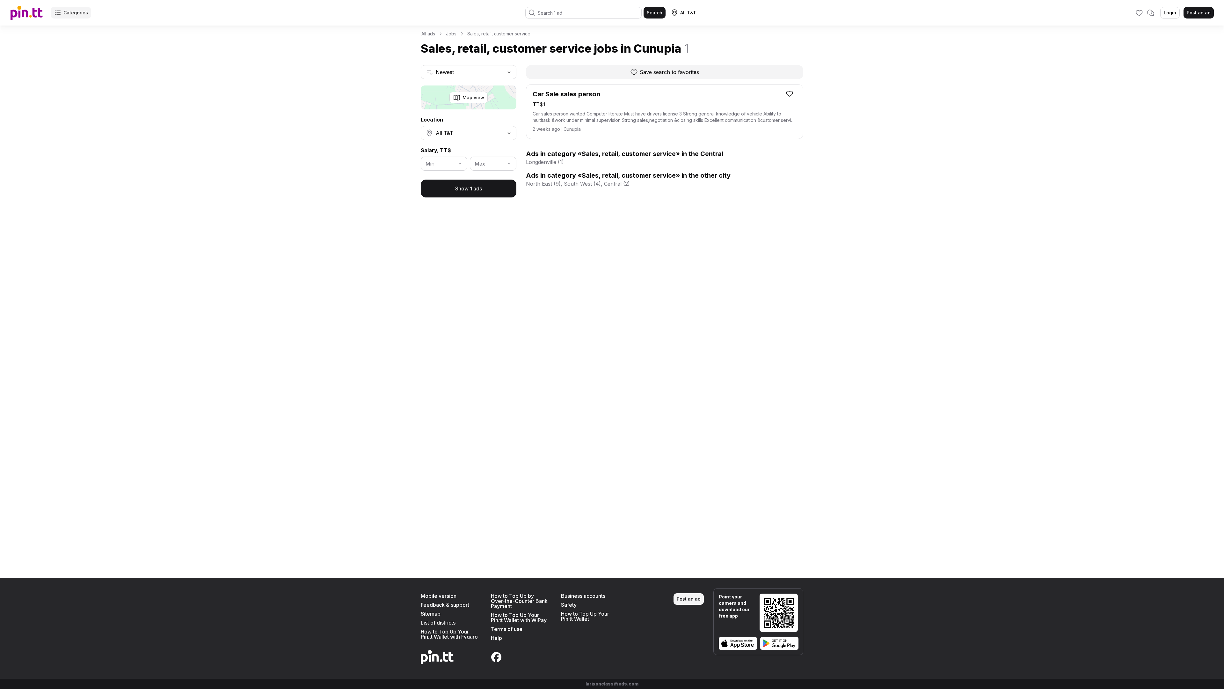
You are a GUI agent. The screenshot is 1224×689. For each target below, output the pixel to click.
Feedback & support (445, 604)
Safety (569, 604)
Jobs (451, 33)
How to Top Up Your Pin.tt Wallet (585, 616)
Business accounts (583, 595)
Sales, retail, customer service (498, 33)
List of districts (438, 622)
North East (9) (543, 184)
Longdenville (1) (545, 162)
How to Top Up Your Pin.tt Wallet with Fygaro (449, 634)
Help (496, 638)
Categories (75, 12)
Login (1170, 12)
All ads (428, 33)
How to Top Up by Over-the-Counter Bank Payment (519, 601)
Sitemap (431, 613)
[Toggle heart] (790, 93)
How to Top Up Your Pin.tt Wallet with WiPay (519, 617)
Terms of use (506, 629)
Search (654, 12)
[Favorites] (1139, 13)
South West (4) (582, 184)
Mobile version (438, 595)
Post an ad (1199, 12)
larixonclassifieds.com (612, 683)
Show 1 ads (468, 188)
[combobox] (468, 72)
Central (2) (617, 184)
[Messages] (1150, 13)
